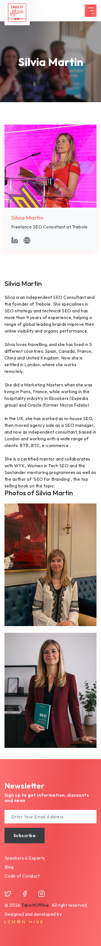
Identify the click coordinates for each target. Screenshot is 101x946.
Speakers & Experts (24, 858)
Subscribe (24, 835)
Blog (9, 867)
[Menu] (91, 10)
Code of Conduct (22, 876)
